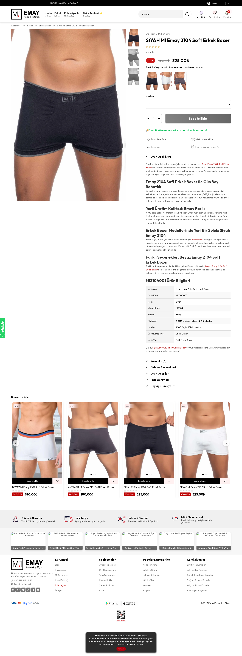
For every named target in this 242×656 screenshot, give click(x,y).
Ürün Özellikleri (161, 156)
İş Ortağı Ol (60, 585)
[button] (91, 474)
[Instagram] (13, 590)
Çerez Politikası (106, 585)
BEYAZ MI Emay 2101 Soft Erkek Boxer (33, 487)
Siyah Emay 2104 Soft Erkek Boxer (169, 347)
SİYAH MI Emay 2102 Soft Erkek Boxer (145, 487)
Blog (57, 564)
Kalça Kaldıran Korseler (198, 585)
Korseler (147, 585)
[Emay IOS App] (129, 603)
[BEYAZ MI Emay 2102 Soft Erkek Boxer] (205, 440)
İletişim (58, 590)
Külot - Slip (148, 580)
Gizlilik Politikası (107, 644)
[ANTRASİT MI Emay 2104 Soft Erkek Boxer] (181, 82)
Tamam (121, 649)
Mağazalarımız (62, 575)
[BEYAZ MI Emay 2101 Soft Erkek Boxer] (37, 440)
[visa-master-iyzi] (27, 603)
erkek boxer (197, 239)
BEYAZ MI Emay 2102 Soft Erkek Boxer (201, 487)
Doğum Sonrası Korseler (199, 580)
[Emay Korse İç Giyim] (25, 14)
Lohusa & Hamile (151, 575)
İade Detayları (160, 379)
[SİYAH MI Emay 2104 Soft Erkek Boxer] (153, 82)
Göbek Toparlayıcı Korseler (200, 575)
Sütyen (146, 590)
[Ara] (187, 14)
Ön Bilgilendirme (107, 570)
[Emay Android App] (112, 603)
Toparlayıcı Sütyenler (197, 590)
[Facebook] (18, 590)
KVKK (102, 590)
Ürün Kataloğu (62, 580)
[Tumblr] (33, 590)
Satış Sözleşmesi (107, 575)
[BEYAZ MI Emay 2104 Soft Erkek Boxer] (167, 82)
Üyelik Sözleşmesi (107, 564)
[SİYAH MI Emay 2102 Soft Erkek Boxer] (149, 440)
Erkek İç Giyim (150, 570)
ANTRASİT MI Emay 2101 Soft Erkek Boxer (91, 487)
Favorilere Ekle (57, 481)
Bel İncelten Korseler (197, 570)
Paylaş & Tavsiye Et (163, 386)
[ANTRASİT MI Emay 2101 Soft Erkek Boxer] (93, 440)
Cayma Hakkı (105, 580)
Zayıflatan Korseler (196, 564)
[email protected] (23, 584)
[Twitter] (28, 590)
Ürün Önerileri (160, 373)
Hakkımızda (60, 570)
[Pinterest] (23, 590)
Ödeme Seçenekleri (163, 367)
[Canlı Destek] (2, 328)
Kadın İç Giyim (150, 564)
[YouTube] (38, 590)
